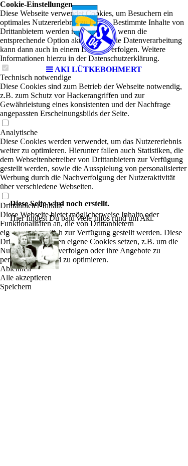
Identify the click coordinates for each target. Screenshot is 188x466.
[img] (94, 30)
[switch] (5, 123)
